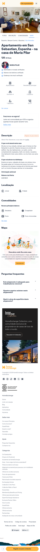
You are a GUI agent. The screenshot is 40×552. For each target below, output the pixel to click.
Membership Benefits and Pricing (12, 492)
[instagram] (7, 379)
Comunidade (6, 410)
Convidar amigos (7, 434)
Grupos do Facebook (8, 457)
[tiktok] (11, 379)
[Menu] (36, 3)
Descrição (12, 35)
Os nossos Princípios (8, 421)
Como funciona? (7, 424)
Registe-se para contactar (22, 549)
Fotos (4, 35)
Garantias (5, 431)
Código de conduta (21, 522)
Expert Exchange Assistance (10, 497)
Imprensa (5, 412)
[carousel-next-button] (36, 20)
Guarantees (5, 490)
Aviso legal (21, 525)
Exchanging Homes (8, 482)
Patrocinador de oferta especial (11, 479)
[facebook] (3, 379)
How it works (6, 503)
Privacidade (32, 522)
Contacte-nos (6, 445)
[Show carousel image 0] (20, 20)
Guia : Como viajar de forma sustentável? (14, 462)
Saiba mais (7, 124)
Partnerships (6, 513)
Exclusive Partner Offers (9, 500)
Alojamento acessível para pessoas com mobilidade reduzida (17, 468)
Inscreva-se (20, 263)
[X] (18, 379)
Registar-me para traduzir (31, 135)
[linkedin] (14, 379)
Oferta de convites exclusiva (10, 472)
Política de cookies (10, 525)
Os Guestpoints (6, 454)
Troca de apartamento (8, 474)
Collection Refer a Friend (9, 487)
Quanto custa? (6, 429)
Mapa (31, 35)
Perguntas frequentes (8, 443)
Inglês (27, 140)
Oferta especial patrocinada (10, 495)
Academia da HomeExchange (11, 459)
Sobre (4, 399)
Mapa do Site (31, 525)
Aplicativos (5, 407)
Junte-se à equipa (7, 402)
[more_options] (3, 549)
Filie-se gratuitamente (27, 3)
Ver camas (4, 108)
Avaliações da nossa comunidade (12, 515)
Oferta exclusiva (7, 508)
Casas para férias (7, 477)
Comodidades (23, 35)
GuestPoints (5, 426)
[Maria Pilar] (5, 65)
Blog (3, 404)
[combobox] (15, 530)
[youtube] (22, 379)
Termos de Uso (8, 522)
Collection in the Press (8, 484)
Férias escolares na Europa (10, 465)
